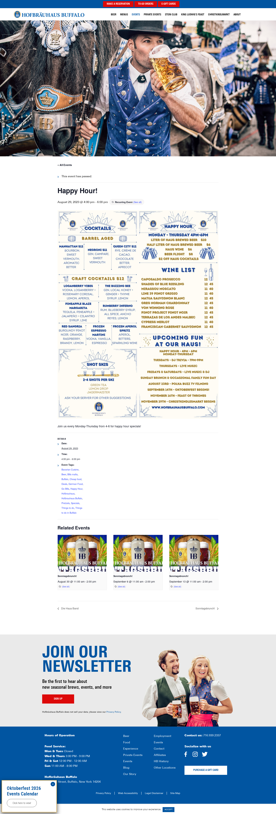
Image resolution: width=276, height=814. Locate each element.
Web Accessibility (128, 793)
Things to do (67, 507)
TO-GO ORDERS (145, 4)
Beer (63, 474)
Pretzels (65, 503)
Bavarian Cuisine (70, 469)
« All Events (64, 165)
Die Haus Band (70, 608)
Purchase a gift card (205, 770)
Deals (64, 483)
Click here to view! (22, 803)
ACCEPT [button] (168, 810)
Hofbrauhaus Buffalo (71, 498)
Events (127, 761)
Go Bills (65, 488)
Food (126, 742)
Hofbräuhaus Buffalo (49, 14)
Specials (75, 503)
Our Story (129, 774)
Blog (126, 768)
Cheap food (75, 479)
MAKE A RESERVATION (118, 4)
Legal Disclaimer (154, 793)
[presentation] (82, 553)
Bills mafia (72, 474)
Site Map (175, 793)
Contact (159, 748)
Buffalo (64, 479)
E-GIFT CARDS (168, 4)
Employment (162, 736)
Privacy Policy (113, 712)
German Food (76, 483)
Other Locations (165, 768)
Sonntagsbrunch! (67, 576)
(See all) (137, 202)
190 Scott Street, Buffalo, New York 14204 (73, 782)
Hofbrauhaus (68, 493)
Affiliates (160, 755)
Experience (130, 748)
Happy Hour (76, 488)
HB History (161, 761)
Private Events (132, 755)
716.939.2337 (212, 735)
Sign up (58, 699)
